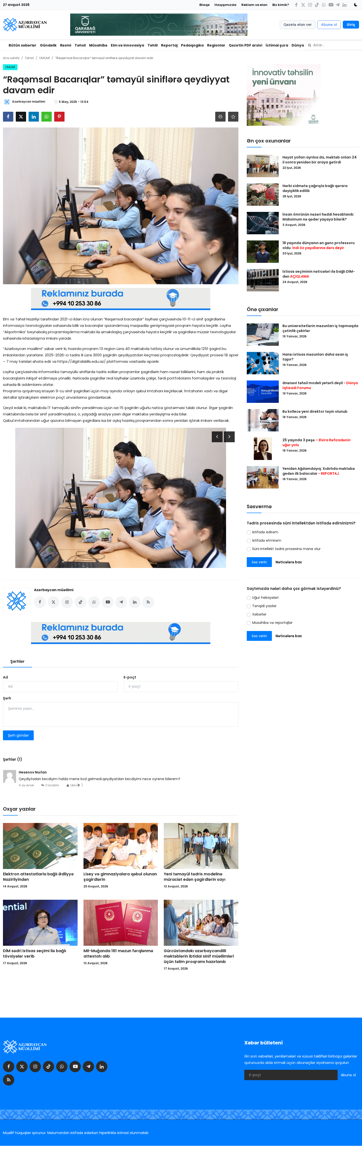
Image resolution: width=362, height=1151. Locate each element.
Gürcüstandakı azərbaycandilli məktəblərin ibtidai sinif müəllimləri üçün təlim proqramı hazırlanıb (199, 956)
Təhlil (153, 45)
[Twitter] (303, 5)
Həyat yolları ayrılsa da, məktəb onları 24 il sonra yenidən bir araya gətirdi (319, 160)
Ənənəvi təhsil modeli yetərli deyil (320, 385)
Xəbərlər (259, 614)
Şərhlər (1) (12, 759)
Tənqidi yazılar (264, 606)
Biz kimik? (280, 4)
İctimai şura (277, 45)
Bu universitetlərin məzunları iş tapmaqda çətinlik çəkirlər (320, 328)
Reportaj (169, 45)
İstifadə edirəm (265, 532)
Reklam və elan (254, 4)
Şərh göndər (18, 735)
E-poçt (130, 677)
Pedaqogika (192, 45)
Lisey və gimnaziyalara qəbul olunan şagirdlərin (120, 876)
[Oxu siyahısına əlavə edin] (233, 117)
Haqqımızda (225, 4)
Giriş (351, 24)
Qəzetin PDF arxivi (245, 45)
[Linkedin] (344, 5)
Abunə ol (329, 24)
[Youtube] (331, 5)
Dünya (298, 45)
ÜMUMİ (44, 58)
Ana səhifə (11, 58)
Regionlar (216, 45)
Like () (76, 785)
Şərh (7, 698)
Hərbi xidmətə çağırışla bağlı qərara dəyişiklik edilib (314, 188)
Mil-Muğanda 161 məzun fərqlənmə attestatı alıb (118, 953)
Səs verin (259, 562)
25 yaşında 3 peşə (316, 442)
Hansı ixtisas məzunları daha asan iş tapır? (315, 357)
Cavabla (52, 785)
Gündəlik (48, 45)
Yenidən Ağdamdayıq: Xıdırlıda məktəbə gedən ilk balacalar (318, 471)
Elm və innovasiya (127, 45)
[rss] (8, 1080)
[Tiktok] (317, 5)
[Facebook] (296, 5)
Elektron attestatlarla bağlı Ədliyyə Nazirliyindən (38, 876)
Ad (5, 677)
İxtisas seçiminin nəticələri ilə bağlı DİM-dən (318, 274)
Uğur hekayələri (265, 597)
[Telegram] (337, 5)
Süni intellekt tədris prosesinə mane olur (286, 548)
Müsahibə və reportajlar (272, 622)
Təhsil (80, 45)
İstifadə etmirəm (266, 540)
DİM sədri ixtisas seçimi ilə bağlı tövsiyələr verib (34, 953)
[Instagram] (310, 5)
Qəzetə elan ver (297, 24)
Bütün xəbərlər (22, 45)
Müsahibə (98, 45)
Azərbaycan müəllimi (53, 589)
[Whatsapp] (324, 5)
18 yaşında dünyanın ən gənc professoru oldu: (318, 245)
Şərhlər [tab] (17, 661)
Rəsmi (65, 45)
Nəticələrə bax (289, 562)
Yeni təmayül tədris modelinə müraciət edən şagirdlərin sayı (194, 876)
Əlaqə (204, 4)
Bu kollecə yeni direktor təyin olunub (314, 411)
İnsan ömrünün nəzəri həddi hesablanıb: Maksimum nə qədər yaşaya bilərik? (318, 217)
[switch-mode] (354, 4)
